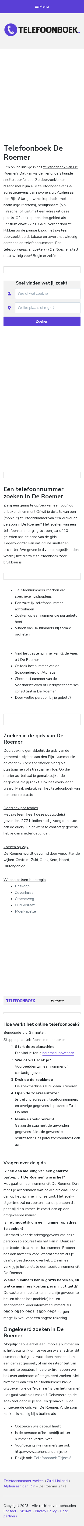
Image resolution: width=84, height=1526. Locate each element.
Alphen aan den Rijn (19, 1486)
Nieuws (26, 1511)
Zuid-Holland (57, 1481)
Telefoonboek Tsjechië (52, 1457)
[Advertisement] (42, 99)
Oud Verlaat (25, 905)
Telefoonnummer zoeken (24, 1481)
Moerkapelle (25, 911)
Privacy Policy (46, 1511)
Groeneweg (24, 898)
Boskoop (22, 886)
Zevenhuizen (25, 892)
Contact (10, 1511)
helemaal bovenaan (58, 1053)
